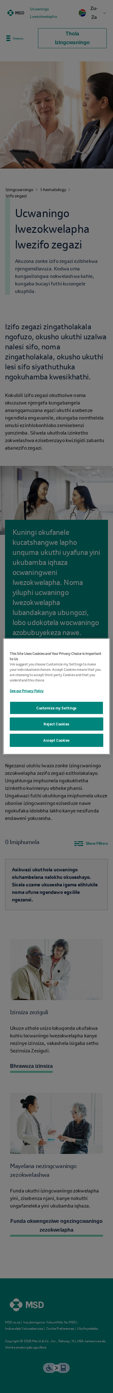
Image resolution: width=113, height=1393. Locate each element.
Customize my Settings (56, 707)
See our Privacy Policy (27, 688)
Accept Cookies (56, 742)
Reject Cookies (56, 726)
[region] (56, 696)
